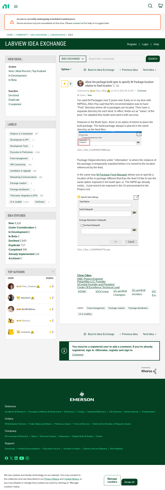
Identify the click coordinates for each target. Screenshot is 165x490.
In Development (18, 75)
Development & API (19, 140)
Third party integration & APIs (24, 195)
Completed (15, 104)
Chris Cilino (84, 275)
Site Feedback (116, 448)
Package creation (18, 183)
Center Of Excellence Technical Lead (98, 287)
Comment (141, 91)
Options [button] (65, 69)
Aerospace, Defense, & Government (45, 411)
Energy (81, 411)
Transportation (148, 411)
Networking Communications (23, 177)
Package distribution (19, 189)
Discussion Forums (51, 448)
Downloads (10, 448)
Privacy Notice (51, 478)
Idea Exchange (39, 34)
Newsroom (64, 436)
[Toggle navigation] (21, 6)
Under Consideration (22, 227)
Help (156, 44)
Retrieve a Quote (62, 423)
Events (99, 436)
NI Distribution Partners (15, 423)
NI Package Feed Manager (111, 174)
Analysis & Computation (21, 133)
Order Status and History (40, 423)
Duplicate (14, 99)
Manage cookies (112, 480)
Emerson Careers (48, 436)
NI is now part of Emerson (16, 436)
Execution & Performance (22, 152)
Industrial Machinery (96, 411)
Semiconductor (132, 411)
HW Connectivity (18, 164)
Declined (14, 95)
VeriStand (39, 202)
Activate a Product (71, 448)
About (34, 436)
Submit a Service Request (95, 448)
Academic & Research (15, 411)
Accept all (129, 482)
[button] (64, 84)
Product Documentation (29, 448)
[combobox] (115, 59)
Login (145, 44)
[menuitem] (150, 6)
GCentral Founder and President (95, 284)
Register (132, 44)
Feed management (19, 158)
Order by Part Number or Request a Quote (111, 423)
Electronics (69, 411)
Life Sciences (115, 411)
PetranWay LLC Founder (91, 281)
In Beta (13, 80)
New (11, 71)
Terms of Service (81, 423)
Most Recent (23, 71)
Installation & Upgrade (20, 171)
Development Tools (19, 146)
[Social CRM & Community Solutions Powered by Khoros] (149, 370)
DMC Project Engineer (90, 278)
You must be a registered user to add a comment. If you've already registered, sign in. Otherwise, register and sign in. (112, 348)
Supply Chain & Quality (82, 436)
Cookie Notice (71, 478)
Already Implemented (22, 254)
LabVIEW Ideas (57, 34)
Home (10, 34)
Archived (14, 258)
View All (30, 271)
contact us (78, 23)
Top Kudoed (39, 71)
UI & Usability (16, 202)
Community (22, 34)
